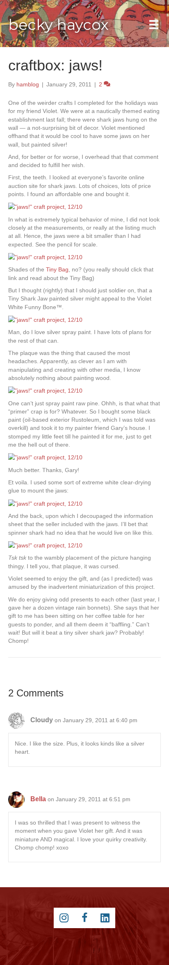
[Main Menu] (154, 24)
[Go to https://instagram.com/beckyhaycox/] (64, 918)
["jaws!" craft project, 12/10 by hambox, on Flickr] (45, 206)
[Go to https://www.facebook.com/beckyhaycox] (84, 918)
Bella (38, 799)
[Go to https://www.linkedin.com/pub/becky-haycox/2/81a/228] (105, 918)
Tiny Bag (57, 269)
